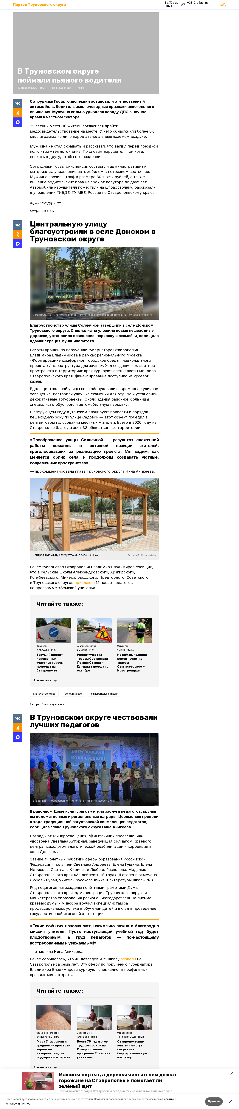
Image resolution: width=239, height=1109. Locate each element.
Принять (214, 1101)
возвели (128, 959)
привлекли (85, 582)
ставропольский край (104, 693)
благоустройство (44, 693)
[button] (38, 1081)
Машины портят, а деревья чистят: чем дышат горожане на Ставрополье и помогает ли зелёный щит (118, 1080)
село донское (73, 693)
